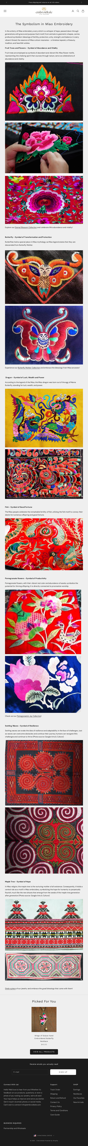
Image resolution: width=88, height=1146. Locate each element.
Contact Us (54, 1102)
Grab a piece (10, 988)
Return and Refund (58, 1098)
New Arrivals (78, 1102)
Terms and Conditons (59, 1110)
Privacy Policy (56, 1106)
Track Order (55, 1089)
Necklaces (77, 1094)
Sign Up (63, 1072)
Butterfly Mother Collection (29, 368)
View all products (44, 1052)
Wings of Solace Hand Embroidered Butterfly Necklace (43, 1038)
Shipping (54, 1094)
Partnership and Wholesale (15, 1128)
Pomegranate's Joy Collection (29, 716)
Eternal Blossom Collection (26, 227)
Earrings (76, 1089)
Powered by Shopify (51, 1140)
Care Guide (55, 1114)
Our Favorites (78, 1098)
